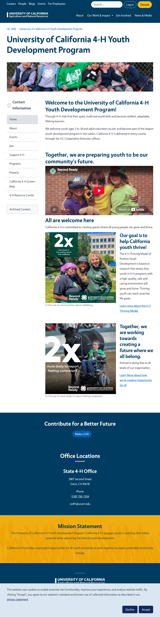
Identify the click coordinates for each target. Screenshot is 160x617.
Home (13, 119)
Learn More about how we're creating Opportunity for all (136, 380)
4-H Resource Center (21, 195)
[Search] (120, 4)
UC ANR (11, 29)
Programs (15, 163)
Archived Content (20, 209)
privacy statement (17, 599)
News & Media (143, 15)
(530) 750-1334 (80, 496)
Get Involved (123, 15)
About (79, 15)
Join (11, 146)
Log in (130, 4)
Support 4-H (16, 155)
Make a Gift (82, 434)
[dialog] (80, 600)
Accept (146, 609)
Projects (14, 172)
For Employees (56, 3)
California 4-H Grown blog (22, 183)
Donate (144, 4)
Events (41, 3)
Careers (11, 3)
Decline (129, 609)
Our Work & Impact (98, 15)
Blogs (32, 3)
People (22, 3)
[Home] (27, 15)
